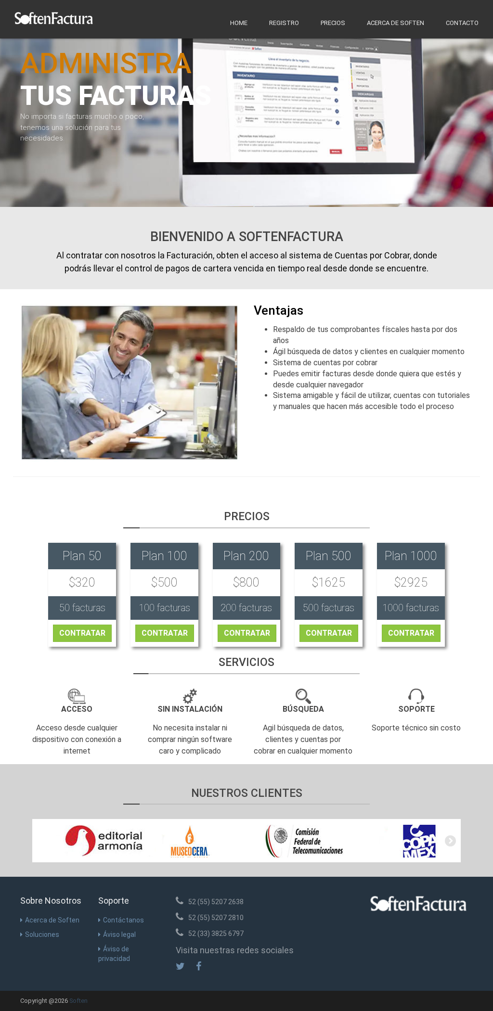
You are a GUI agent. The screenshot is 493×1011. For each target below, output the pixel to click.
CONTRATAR (82, 633)
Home (238, 22)
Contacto (462, 22)
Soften (78, 1000)
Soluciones (42, 934)
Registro (284, 22)
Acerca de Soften (395, 22)
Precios (333, 22)
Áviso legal (119, 934)
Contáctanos (123, 920)
